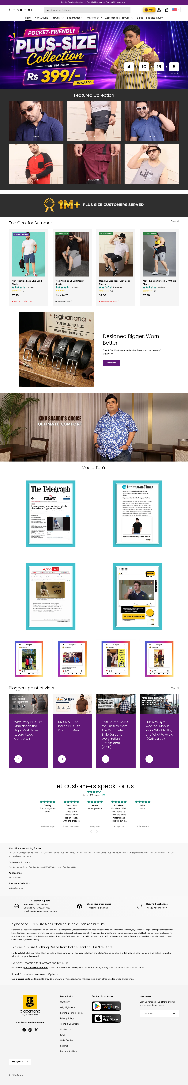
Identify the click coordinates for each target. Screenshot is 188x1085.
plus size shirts (23, 979)
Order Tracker (66, 1040)
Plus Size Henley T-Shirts (71, 853)
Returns (64, 1045)
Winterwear (93, 17)
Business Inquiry (154, 17)
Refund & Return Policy (71, 1013)
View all (175, 221)
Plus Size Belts (15, 877)
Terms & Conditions (69, 1024)
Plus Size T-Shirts (16, 853)
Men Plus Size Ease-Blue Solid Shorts (27, 282)
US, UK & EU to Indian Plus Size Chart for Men (69, 726)
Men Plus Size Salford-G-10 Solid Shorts (159, 282)
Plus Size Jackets (53, 867)
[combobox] (87, 10)
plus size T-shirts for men (35, 967)
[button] (167, 10)
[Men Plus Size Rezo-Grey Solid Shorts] (116, 254)
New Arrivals (41, 17)
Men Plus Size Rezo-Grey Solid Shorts (114, 282)
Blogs (140, 17)
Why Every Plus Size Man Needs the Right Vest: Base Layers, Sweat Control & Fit (28, 730)
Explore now (119, 2)
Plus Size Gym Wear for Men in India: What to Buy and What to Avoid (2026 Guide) (159, 730)
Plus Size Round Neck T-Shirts (120, 853)
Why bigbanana (67, 1007)
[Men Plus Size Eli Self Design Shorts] (72, 254)
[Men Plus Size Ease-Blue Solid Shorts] (28, 254)
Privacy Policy (67, 1018)
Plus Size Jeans (141, 853)
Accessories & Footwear (117, 17)
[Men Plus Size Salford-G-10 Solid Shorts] (159, 254)
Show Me (111, 362)
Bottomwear (73, 17)
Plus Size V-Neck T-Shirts (95, 853)
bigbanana (19, 1075)
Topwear (55, 17)
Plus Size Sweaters (37, 867)
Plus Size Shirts (32, 853)
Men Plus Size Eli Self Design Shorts (69, 282)
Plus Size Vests (69, 867)
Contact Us (65, 1029)
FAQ (62, 1034)
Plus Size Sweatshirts (18, 867)
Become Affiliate (68, 1051)
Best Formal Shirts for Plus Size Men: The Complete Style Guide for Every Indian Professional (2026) (115, 734)
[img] (94, 792)
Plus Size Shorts (24, 856)
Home (28, 17)
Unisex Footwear (16, 888)
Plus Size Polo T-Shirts (49, 853)
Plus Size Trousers (157, 853)
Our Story (65, 1002)
